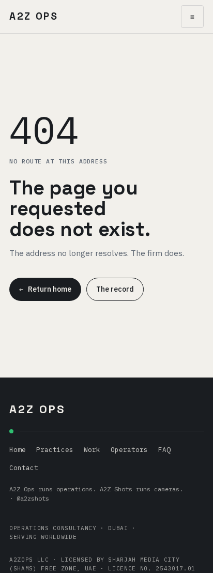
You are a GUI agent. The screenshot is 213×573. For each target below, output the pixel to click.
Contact (23, 467)
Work (92, 449)
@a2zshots (33, 498)
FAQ (164, 449)
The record (115, 289)
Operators (129, 449)
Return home (45, 289)
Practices (54, 449)
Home (17, 449)
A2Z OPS (33, 16)
